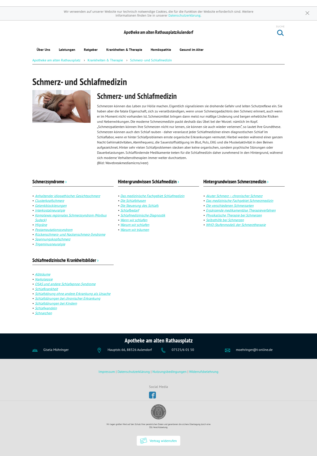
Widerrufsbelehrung (203, 371)
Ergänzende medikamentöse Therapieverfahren (241, 210)
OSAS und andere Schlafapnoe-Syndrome (65, 284)
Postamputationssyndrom (53, 229)
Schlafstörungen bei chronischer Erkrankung (67, 298)
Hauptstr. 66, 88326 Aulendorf (130, 349)
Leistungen (67, 49)
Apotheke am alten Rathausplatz (56, 60)
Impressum (107, 371)
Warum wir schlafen (134, 225)
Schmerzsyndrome (49, 181)
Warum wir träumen (134, 229)
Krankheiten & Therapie (124, 49)
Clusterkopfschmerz (49, 200)
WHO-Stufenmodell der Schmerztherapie (236, 225)
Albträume (42, 274)
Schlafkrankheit (46, 289)
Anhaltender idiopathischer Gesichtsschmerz (67, 196)
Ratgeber (91, 49)
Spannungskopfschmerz (52, 239)
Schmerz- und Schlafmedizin (151, 60)
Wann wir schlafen (133, 220)
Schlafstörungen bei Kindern (56, 303)
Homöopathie (161, 49)
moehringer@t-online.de (254, 349)
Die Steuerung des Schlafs (139, 205)
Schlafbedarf (129, 210)
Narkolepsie (44, 279)
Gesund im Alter (192, 49)
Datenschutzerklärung (184, 15)
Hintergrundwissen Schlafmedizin (148, 181)
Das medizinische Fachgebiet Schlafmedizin (152, 196)
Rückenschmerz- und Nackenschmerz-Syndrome (70, 234)
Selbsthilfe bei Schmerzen (225, 220)
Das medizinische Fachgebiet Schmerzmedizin (239, 200)
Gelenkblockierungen (51, 205)
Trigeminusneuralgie (50, 244)
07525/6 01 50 (183, 349)
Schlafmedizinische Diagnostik (142, 215)
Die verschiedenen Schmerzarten (230, 205)
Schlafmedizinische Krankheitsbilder (65, 260)
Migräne (41, 225)
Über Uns (43, 49)
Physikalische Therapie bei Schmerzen (234, 215)
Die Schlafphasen (133, 200)
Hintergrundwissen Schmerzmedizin (235, 181)
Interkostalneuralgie (50, 210)
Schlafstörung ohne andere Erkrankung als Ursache (72, 293)
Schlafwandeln (46, 308)
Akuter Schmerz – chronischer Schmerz (234, 196)
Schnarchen (43, 313)
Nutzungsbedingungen (169, 371)
